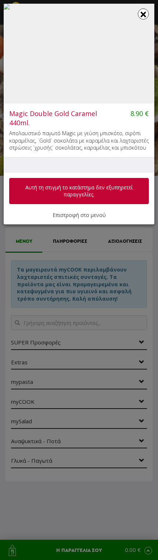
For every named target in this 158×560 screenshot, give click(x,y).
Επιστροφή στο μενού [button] (79, 214)
